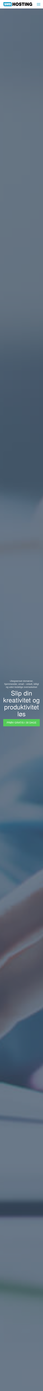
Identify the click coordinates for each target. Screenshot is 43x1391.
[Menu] (37, 4)
